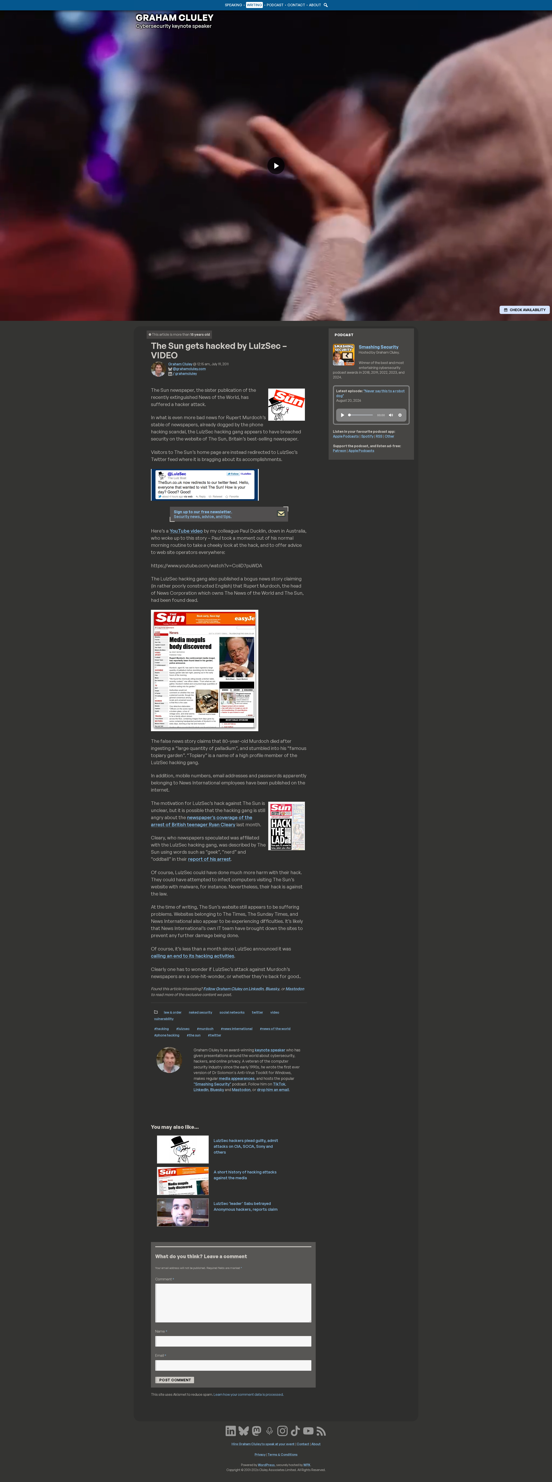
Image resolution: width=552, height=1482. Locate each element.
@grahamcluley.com (189, 369)
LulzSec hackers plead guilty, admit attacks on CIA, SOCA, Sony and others (246, 1146)
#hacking (161, 1028)
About (315, 5)
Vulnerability (164, 1018)
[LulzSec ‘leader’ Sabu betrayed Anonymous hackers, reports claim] (183, 1212)
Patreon (339, 451)
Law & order (173, 1012)
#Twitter (214, 1035)
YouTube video (186, 531)
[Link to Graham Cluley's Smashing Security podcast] (269, 1430)
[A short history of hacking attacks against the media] (183, 1180)
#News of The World (275, 1028)
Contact (296, 5)
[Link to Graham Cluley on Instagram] (282, 1430)
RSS (379, 436)
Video (274, 1012)
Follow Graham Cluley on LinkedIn (233, 988)
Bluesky (272, 988)
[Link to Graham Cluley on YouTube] (308, 1430)
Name (161, 1331)
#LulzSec (183, 1028)
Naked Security (200, 1012)
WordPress (266, 1465)
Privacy (260, 1454)
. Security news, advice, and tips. (203, 514)
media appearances (237, 1078)
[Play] (342, 415)
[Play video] (276, 165)
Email (160, 1355)
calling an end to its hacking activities (192, 956)
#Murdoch (205, 1028)
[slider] (360, 415)
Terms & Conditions (283, 1454)
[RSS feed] (321, 1430)
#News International (236, 1028)
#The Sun (194, 1035)
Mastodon (294, 988)
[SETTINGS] (400, 415)
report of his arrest (209, 859)
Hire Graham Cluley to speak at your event (263, 1444)
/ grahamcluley (185, 373)
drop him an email (273, 1089)
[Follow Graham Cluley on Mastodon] (256, 1430)
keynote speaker (270, 1050)
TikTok (279, 1084)
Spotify (367, 436)
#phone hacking (166, 1035)
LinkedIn (201, 1089)
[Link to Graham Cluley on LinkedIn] (231, 1430)
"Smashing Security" (212, 1084)
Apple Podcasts (346, 436)
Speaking (233, 5)
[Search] (325, 5)
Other (389, 436)
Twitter (257, 1012)
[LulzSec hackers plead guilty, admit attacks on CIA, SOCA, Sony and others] (183, 1149)
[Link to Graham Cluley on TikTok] (295, 1430)
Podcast (275, 5)
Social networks (232, 1012)
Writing (254, 5)
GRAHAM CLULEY (174, 17)
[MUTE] (391, 415)
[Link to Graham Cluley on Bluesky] (243, 1430)
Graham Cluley (153, 5)
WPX (306, 1465)
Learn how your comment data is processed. (249, 1394)
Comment (164, 1279)
